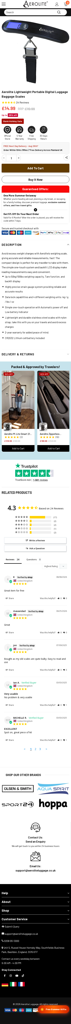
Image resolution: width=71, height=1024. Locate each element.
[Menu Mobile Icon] (4, 4)
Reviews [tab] (10, 559)
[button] (59, 598)
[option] (35, 51)
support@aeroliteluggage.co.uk (21, 933)
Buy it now (35, 179)
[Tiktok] (23, 975)
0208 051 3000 (11, 940)
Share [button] (11, 598)
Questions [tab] (31, 559)
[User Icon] (57, 4)
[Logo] (35, 4)
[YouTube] (17, 975)
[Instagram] (11, 975)
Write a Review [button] (37, 540)
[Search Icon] (13, 4)
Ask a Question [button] (37, 548)
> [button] (46, 749)
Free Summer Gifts (53, 1009)
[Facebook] (5, 975)
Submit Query (12, 926)
